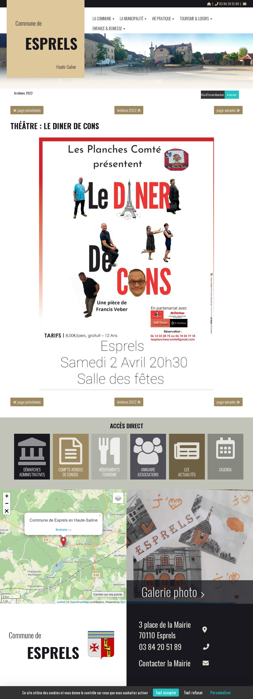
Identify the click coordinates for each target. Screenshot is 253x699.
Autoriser (231, 95)
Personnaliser (220, 693)
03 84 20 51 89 (229, 3)
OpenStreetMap (79, 602)
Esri (123, 602)
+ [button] (6, 496)
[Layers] (118, 497)
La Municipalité (131, 19)
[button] (6, 511)
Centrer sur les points (107, 594)
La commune (102, 19)
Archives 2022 (23, 93)
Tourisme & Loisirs (194, 19)
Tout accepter (165, 693)
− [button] (6, 503)
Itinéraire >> (64, 529)
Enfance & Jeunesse (107, 28)
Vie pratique (161, 19)
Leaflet (61, 602)
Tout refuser (193, 693)
